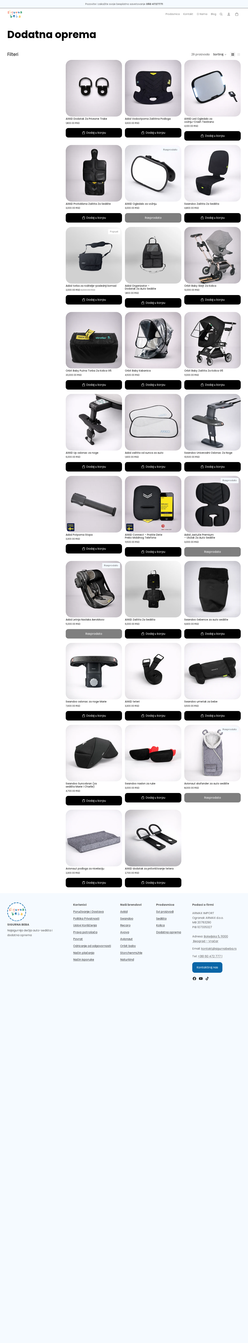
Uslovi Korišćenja (85, 925)
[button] (220, 54)
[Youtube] (201, 978)
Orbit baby (128, 946)
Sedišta (161, 918)
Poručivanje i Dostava (88, 912)
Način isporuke (83, 959)
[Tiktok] (207, 978)
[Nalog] (229, 14)
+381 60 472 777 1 (210, 956)
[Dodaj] (116, 111)
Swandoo (126, 918)
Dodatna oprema (168, 932)
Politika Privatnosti (86, 918)
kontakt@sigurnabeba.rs (219, 949)
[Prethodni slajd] (189, 255)
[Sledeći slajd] (235, 255)
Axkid (124, 912)
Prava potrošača (85, 932)
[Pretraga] (221, 14)
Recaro (125, 925)
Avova (124, 932)
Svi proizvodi (165, 912)
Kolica (160, 925)
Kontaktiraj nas (207, 967)
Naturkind (127, 959)
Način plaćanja (83, 953)
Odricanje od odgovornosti (92, 946)
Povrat (78, 939)
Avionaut (126, 939)
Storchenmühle (131, 953)
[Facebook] (194, 978)
